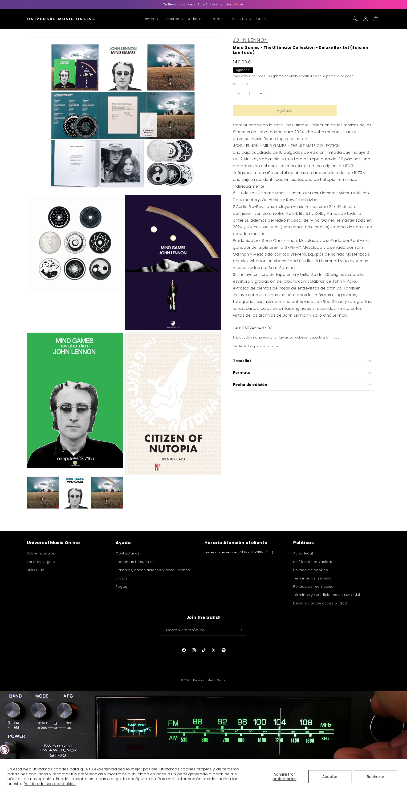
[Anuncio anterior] (28, 4)
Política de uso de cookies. (50, 783)
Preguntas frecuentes (135, 561)
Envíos (122, 578)
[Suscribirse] (240, 630)
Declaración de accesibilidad (320, 603)
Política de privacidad (313, 561)
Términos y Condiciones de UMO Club (327, 594)
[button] (150, 19)
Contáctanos (128, 553)
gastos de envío (285, 76)
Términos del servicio (312, 578)
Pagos (121, 586)
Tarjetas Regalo (41, 561)
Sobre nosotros (41, 553)
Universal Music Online (209, 680)
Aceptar (330, 776)
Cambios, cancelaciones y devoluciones (153, 570)
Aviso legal (303, 553)
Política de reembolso (313, 586)
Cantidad (240, 84)
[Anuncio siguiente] (378, 4)
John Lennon (250, 40)
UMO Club (36, 570)
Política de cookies (310, 570)
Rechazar (375, 776)
